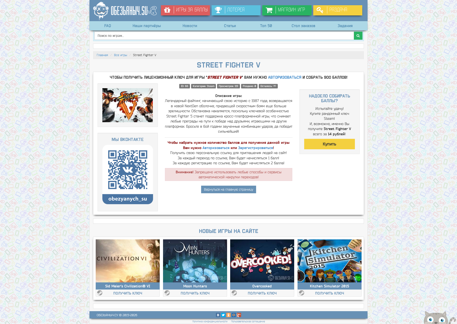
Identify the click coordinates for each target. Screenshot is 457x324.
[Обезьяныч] (125, 11)
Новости (190, 26)
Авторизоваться (284, 77)
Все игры (120, 55)
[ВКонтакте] (218, 315)
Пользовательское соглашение (248, 321)
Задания (345, 26)
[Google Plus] (239, 315)
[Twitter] (223, 315)
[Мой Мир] (234, 315)
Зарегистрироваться (255, 148)
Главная (102, 55)
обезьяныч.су (107, 315)
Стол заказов (303, 26)
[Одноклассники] (228, 315)
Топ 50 (266, 26)
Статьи (230, 26)
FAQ (107, 26)
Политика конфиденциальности (210, 321)
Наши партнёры (147, 26)
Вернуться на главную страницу (228, 189)
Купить (329, 143)
